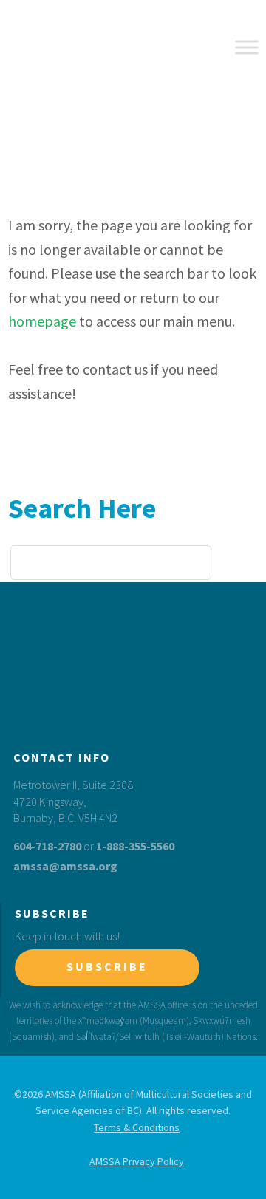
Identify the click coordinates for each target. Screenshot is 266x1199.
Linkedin (215, 665)
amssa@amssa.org (65, 865)
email (245, 665)
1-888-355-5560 (135, 845)
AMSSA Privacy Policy (136, 1161)
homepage (42, 321)
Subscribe (107, 966)
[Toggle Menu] (247, 47)
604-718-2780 (47, 845)
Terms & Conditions (137, 1127)
